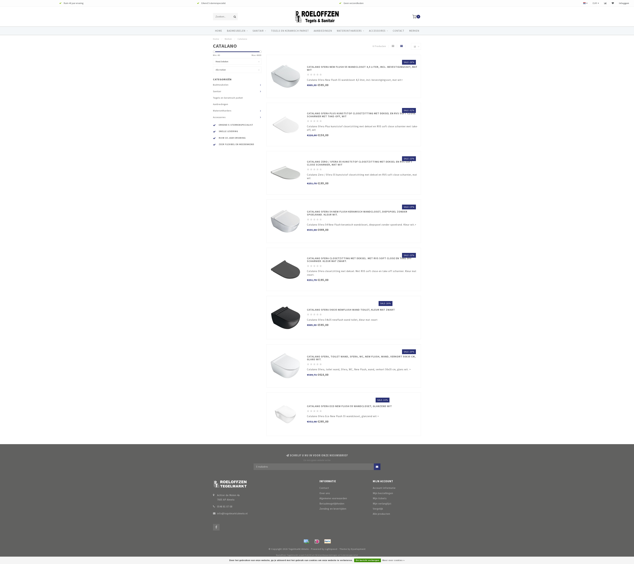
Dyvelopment (358, 549)
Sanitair (258, 30)
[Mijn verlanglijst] (613, 3)
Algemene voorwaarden (333, 498)
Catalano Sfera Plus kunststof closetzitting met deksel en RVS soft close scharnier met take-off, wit (361, 115)
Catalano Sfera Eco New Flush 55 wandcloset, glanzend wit (349, 406)
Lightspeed (331, 549)
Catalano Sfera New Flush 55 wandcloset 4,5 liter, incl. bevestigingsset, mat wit (362, 68)
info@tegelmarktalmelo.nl (232, 513)
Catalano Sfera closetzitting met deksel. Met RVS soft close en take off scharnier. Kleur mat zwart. (359, 260)
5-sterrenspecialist (349, 555)
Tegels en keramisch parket (290, 30)
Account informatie (384, 487)
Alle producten (381, 513)
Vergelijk (378, 508)
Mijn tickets (380, 498)
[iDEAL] (317, 541)
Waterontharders (349, 30)
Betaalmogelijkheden (331, 503)
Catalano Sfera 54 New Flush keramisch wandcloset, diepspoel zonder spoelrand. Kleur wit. (357, 213)
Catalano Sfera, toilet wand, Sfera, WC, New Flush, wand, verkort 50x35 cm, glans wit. (361, 358)
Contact (398, 30)
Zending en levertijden (332, 508)
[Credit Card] (306, 541)
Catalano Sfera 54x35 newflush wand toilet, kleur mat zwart (351, 309)
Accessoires (377, 30)
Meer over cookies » (393, 560)
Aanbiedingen (323, 30)
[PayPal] (327, 541)
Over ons (324, 493)
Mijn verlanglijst (382, 503)
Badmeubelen (236, 30)
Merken (414, 30)
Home (218, 30)
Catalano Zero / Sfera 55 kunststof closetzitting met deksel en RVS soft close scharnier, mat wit (359, 163)
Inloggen (624, 3)
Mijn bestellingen (383, 493)
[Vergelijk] (605, 3)
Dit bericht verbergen (367, 560)
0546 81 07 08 (224, 506)
